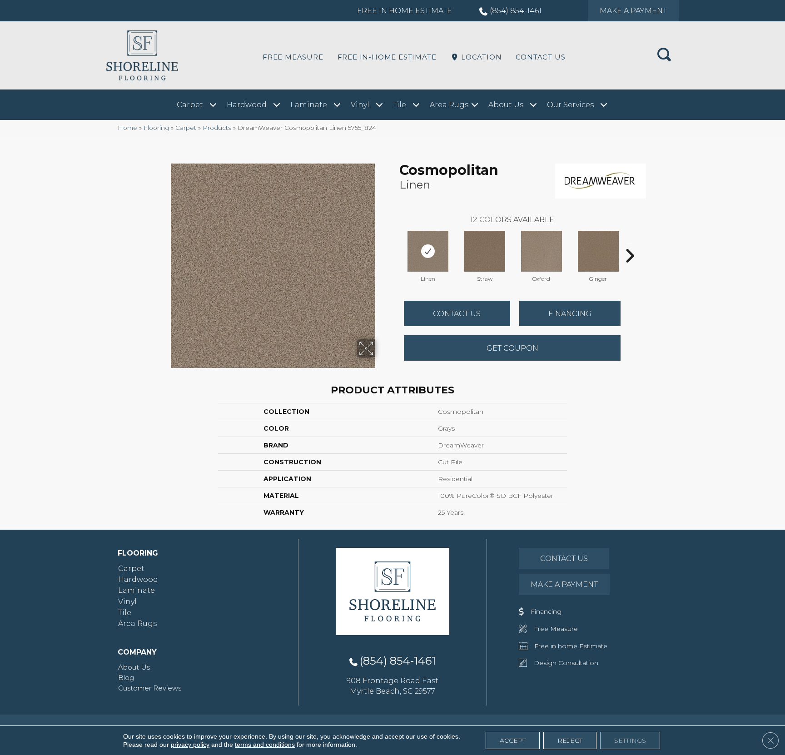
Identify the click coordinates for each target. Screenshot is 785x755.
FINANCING (569, 313)
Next (629, 242)
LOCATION (480, 57)
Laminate (136, 590)
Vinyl (127, 601)
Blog (126, 677)
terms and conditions (265, 744)
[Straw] (484, 251)
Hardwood (138, 579)
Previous (395, 242)
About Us (134, 667)
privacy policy (190, 744)
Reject (569, 740)
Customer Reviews (149, 688)
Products (217, 127)
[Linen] (428, 251)
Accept (513, 740)
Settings (630, 740)
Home (127, 127)
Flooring (156, 127)
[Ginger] (598, 251)
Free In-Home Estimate (387, 57)
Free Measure (293, 57)
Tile (124, 612)
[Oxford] (541, 251)
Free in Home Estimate (404, 10)
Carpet (185, 127)
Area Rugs (137, 623)
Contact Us (540, 57)
